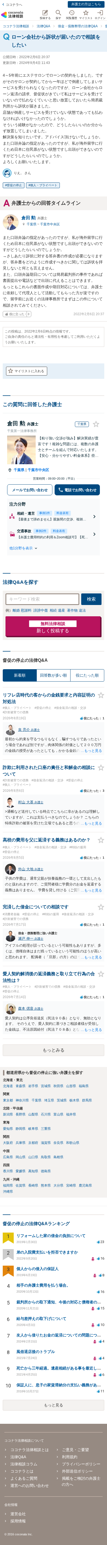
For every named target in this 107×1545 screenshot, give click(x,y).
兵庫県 (21, 1143)
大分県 (58, 1185)
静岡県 (21, 1129)
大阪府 (8, 1143)
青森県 (21, 1086)
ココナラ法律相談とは (29, 1449)
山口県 (33, 1157)
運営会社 (18, 1514)
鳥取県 (46, 1157)
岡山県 (21, 1157)
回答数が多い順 (53, 675)
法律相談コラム (23, 1464)
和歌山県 (72, 1143)
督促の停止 (14, 185)
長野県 (21, 1114)
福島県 (84, 1086)
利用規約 (69, 1457)
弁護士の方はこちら (86, 4)
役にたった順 (87, 675)
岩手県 (33, 1086)
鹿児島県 (85, 1185)
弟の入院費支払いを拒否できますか (47, 1252)
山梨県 (33, 1114)
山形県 (71, 1086)
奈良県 (58, 1143)
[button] (53, 548)
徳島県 (46, 1171)
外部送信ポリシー (77, 1471)
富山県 (58, 1114)
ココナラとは (21, 1471)
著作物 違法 (76, 610)
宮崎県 (71, 1185)
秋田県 (58, 1086)
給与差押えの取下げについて (41, 1318)
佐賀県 (21, 1185)
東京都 (8, 1100)
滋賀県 (46, 1143)
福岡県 (8, 1185)
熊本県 (46, 1185)
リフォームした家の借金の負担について (51, 1235)
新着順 (20, 675)
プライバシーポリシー (81, 1464)
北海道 (8, 1086)
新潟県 (8, 1114)
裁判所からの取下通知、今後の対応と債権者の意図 (60, 1302)
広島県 (8, 1157)
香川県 (8, 1171)
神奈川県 (22, 1100)
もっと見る (53, 1405)
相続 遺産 (57, 610)
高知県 (33, 1171)
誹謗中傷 (40, 610)
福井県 (71, 1114)
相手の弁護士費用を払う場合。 (43, 1285)
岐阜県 (33, 1129)
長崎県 (33, 1185)
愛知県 (8, 1129)
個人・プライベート (43, 185)
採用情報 (18, 1521)
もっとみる (53, 1050)
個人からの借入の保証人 (37, 1268)
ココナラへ (14, 5)
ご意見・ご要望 (75, 1449)
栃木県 (74, 1100)
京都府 (33, 1143)
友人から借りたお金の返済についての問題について (60, 1335)
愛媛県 (21, 1171)
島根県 (58, 1157)
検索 (91, 599)
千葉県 (32, 224)
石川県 (46, 1114)
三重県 (46, 1129)
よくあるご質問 (23, 1478)
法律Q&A (18, 1457)
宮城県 (46, 1086)
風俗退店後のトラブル (35, 1351)
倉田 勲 (34, 217)
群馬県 (87, 1100)
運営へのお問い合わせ (29, 1485)
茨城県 (62, 1100)
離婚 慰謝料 (22, 610)
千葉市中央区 (50, 224)
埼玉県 (49, 1100)
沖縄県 (8, 1191)
